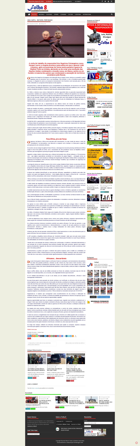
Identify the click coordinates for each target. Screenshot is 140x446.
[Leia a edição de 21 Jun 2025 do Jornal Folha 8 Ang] (110, 291)
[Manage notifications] (136, 443)
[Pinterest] (56, 336)
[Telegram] (71, 336)
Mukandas (107, 192)
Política (34, 14)
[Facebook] (28, 336)
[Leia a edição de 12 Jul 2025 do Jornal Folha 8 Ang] (103, 291)
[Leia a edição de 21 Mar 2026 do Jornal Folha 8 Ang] (96, 273)
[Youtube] (49, 336)
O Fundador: (63, 424)
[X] (47, 336)
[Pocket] (60, 336)
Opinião (56, 14)
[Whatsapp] (37, 336)
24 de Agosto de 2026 (33, 365)
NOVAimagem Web (78, 442)
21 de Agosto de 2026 (75, 397)
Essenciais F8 (60, 421)
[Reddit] (33, 336)
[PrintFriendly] (68, 336)
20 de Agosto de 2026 (53, 365)
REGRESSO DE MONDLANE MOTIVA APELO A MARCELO (92, 207)
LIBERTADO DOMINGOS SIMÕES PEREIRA (93, 60)
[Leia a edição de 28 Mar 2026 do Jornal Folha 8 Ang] (90, 273)
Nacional (41, 14)
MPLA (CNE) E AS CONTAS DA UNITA (75, 343)
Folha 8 (48, 377)
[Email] (52, 336)
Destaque (30, 377)
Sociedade (49, 14)
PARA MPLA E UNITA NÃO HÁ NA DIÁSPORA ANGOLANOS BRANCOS (39, 343)
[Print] (35, 336)
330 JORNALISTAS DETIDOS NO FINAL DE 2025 (106, 60)
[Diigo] (58, 336)
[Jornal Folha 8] (29, 14)
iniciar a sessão (35, 388)
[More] (73, 336)
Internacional (87, 14)
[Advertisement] (86, 8)
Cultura (70, 14)
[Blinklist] (54, 336)
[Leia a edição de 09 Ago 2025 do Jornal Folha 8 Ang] (103, 282)
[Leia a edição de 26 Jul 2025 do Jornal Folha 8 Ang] (90, 291)
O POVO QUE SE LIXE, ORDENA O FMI (106, 206)
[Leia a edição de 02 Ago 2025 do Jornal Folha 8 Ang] (110, 282)
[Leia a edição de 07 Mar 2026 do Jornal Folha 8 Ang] (110, 273)
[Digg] (66, 336)
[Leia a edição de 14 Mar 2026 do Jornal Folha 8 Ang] (103, 273)
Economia (63, 14)
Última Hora (90, 62)
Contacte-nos (69, 421)
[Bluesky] (45, 336)
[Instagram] (39, 336)
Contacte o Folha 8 (32, 426)
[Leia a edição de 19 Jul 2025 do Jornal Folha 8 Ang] (96, 291)
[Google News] (62, 336)
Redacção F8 (43, 23)
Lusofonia (78, 14)
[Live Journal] (64, 336)
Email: (85, 420)
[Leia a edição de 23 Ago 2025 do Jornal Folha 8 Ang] (90, 282)
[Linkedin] (30, 336)
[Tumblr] (41, 336)
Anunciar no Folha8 (75, 424)
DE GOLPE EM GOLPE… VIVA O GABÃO (93, 188)
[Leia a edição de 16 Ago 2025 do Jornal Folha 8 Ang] (96, 282)
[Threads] (43, 336)
